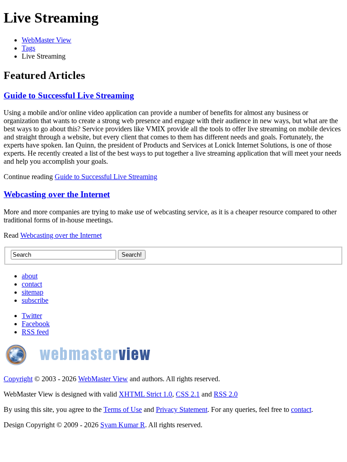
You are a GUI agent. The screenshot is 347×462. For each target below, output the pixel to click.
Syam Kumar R (122, 425)
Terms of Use (122, 409)
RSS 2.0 (226, 394)
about (30, 276)
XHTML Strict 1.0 (145, 394)
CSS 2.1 (188, 394)
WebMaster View (46, 40)
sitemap (32, 292)
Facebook (36, 324)
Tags (28, 48)
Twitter (32, 315)
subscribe (35, 300)
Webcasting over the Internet (57, 194)
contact (32, 284)
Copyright (18, 379)
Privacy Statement (181, 409)
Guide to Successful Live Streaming (69, 95)
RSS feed (35, 332)
